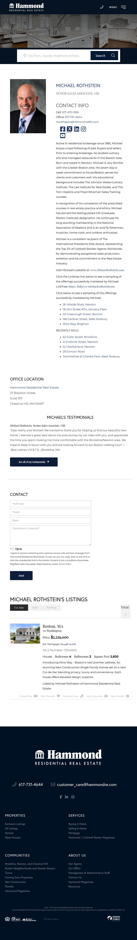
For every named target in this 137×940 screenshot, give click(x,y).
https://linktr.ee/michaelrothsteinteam (92, 286)
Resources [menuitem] (74, 886)
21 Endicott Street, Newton (80, 342)
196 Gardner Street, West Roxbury (85, 319)
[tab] (19, 607)
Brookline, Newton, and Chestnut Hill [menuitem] (26, 864)
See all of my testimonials (32, 461)
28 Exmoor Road (74, 351)
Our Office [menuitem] (74, 868)
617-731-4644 (101, 7)
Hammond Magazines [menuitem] (17, 891)
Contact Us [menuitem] (75, 877)
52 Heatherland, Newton (79, 346)
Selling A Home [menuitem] (77, 828)
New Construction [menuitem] (15, 882)
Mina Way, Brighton (76, 324)
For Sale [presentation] (19, 607)
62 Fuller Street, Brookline (80, 337)
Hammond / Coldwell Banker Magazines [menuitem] (91, 837)
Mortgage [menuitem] (74, 833)
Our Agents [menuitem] (75, 864)
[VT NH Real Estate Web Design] (113, 918)
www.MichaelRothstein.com (107, 270)
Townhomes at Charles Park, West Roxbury (91, 356)
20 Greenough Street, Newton (83, 314)
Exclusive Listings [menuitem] (15, 824)
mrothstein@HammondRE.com (77, 122)
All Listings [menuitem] (11, 828)
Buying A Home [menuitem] (77, 824)
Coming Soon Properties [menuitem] (19, 877)
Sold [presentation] (35, 607)
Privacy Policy (65, 564)
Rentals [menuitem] (9, 833)
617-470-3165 (70, 112)
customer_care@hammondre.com (87, 784)
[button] (104, 55)
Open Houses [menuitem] (13, 837)
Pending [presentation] (51, 607)
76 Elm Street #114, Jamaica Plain (85, 309)
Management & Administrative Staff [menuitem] (89, 873)
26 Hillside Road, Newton (79, 304)
